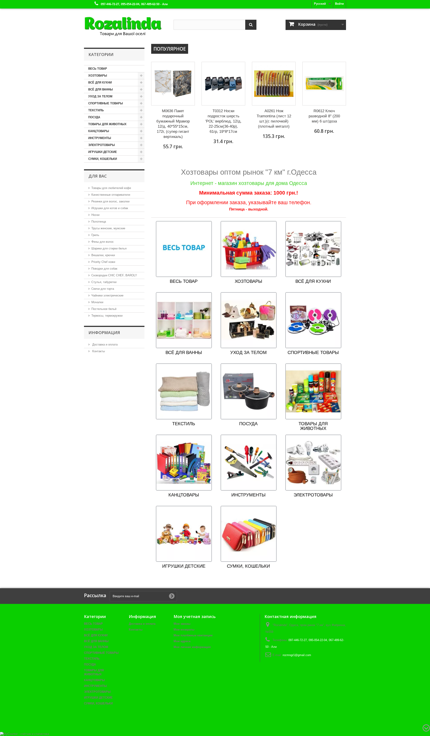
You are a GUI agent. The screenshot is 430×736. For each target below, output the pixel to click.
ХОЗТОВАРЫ (97, 75)
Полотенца (98, 221)
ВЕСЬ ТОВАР (97, 68)
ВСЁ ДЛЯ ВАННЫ (100, 89)
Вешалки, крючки (103, 255)
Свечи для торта (102, 288)
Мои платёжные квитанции (193, 635)
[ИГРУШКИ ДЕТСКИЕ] (184, 533)
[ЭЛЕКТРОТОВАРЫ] (313, 462)
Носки (95, 215)
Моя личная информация (192, 647)
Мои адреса (182, 641)
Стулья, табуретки (103, 282)
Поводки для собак (104, 268)
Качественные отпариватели (110, 194)
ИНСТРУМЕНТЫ (99, 138)
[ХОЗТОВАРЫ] (249, 249)
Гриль (95, 235)
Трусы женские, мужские (108, 228)
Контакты (98, 351)
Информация (104, 332)
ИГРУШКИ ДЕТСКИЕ (102, 152)
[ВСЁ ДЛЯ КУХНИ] (313, 249)
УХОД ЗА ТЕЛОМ (100, 96)
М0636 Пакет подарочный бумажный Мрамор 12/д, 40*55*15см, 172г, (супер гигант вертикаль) (173, 124)
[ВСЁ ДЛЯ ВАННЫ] (184, 320)
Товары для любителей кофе (111, 188)
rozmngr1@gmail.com (297, 655)
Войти (339, 3)
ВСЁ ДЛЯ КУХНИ (100, 82)
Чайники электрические (107, 295)
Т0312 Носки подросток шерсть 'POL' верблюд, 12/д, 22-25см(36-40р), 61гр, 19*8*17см (223, 121)
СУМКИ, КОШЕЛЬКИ (102, 159)
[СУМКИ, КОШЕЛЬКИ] (249, 533)
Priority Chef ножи (103, 262)
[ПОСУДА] (249, 391)
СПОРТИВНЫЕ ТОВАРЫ (105, 103)
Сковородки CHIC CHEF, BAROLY (114, 275)
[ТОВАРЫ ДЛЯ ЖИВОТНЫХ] (313, 391)
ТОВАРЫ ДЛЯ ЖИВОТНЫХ (107, 124)
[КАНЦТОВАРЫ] (184, 462)
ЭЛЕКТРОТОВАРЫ (101, 145)
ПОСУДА (94, 117)
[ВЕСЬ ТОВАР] (184, 249)
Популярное (169, 49)
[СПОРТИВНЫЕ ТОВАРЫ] (313, 320)
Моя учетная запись (195, 616)
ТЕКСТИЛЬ (96, 110)
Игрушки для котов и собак (109, 208)
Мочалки (97, 302)
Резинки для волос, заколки (110, 201)
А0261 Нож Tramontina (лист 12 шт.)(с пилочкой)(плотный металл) (274, 119)
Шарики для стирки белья (109, 248)
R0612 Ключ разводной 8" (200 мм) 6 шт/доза (324, 116)
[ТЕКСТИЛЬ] (184, 391)
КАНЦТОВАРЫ (98, 131)
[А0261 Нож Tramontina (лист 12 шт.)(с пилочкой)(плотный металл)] (273, 83)
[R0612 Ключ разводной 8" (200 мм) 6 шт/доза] (324, 83)
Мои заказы (182, 623)
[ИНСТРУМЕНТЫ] (249, 462)
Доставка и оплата (104, 344)
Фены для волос (102, 241)
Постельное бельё (103, 309)
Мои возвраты (184, 629)
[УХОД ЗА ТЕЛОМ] (249, 320)
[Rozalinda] (125, 24)
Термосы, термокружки (107, 315)
